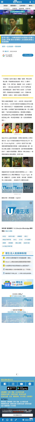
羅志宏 (7, 51)
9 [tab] (17, 12)
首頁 (3, 46)
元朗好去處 (14, 394)
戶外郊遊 (23, 396)
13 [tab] (15, 14)
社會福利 (29, 396)
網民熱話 (3, 402)
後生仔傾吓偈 (7, 239)
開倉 (13, 392)
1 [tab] (14, 10)
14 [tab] (17, 14)
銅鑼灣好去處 (5, 394)
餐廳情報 (16, 396)
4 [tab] (19, 10)
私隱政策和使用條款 (18, 412)
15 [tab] (19, 14)
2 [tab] (15, 10)
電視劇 (11, 243)
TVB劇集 (27, 239)
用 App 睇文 (28, 55)
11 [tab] (20, 12)
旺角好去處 (4, 396)
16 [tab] (20, 14)
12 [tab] (22, 12)
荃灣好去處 (22, 394)
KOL (15, 239)
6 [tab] (22, 10)
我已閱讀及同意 (17, 415)
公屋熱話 (14, 8)
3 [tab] (17, 10)
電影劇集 (18, 46)
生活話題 (10, 46)
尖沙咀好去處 (19, 392)
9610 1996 (8, 231)
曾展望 (20, 236)
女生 (4, 236)
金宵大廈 (26, 243)
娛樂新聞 (21, 8)
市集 (9, 392)
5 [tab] (20, 10)
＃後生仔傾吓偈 (7, 246)
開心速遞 (18, 243)
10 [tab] (19, 12)
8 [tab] (15, 12)
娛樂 (4, 243)
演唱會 (5, 6)
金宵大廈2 (12, 236)
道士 (26, 236)
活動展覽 (4, 392)
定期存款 (27, 8)
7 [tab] (14, 12)
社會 (10, 396)
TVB (21, 239)
